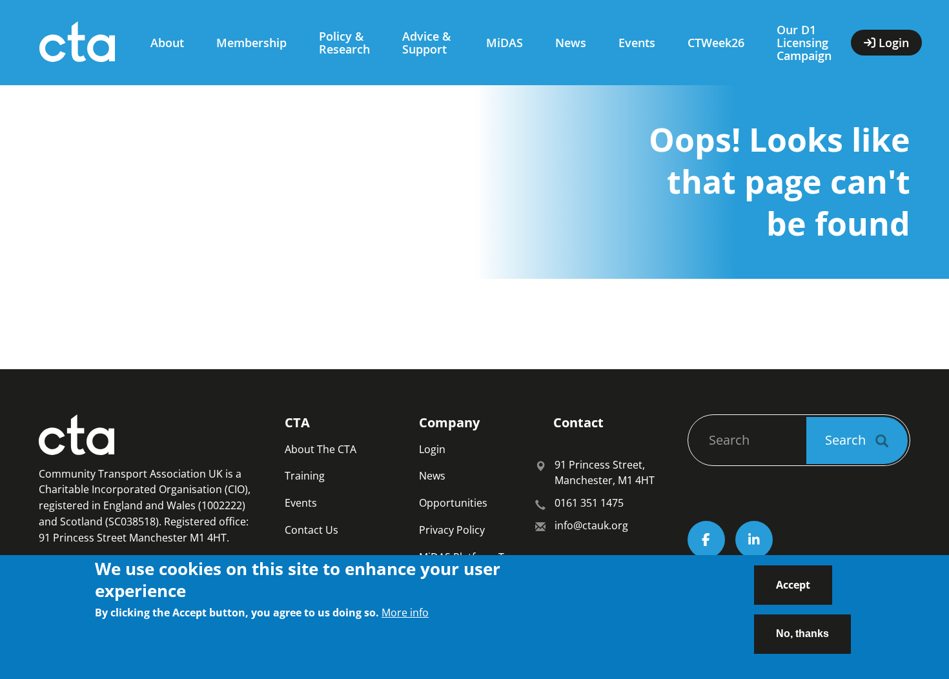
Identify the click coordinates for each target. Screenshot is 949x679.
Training (305, 476)
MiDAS (504, 42)
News (570, 42)
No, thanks (802, 633)
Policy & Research (344, 42)
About (167, 42)
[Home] (82, 42)
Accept (793, 585)
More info (405, 612)
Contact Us (311, 530)
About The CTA (320, 449)
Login (432, 449)
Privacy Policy (452, 530)
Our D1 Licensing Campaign (804, 42)
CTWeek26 (716, 42)
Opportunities (453, 503)
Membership (251, 42)
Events (636, 42)
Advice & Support (426, 42)
